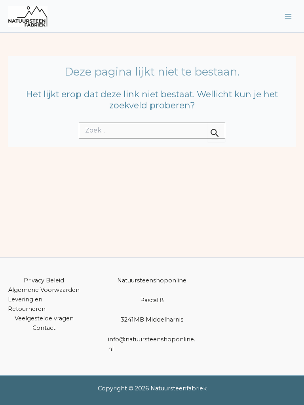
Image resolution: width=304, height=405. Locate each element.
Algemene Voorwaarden (44, 289)
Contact (43, 327)
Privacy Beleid (44, 280)
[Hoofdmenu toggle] (288, 16)
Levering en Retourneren (27, 304)
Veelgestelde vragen (44, 318)
